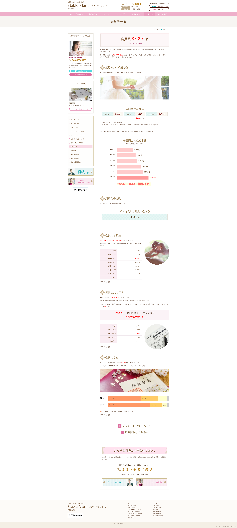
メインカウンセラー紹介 (135, 511)
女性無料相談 (157, 513)
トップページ (132, 503)
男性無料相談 (157, 511)
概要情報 (155, 509)
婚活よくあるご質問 (134, 516)
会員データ (131, 518)
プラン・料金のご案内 (134, 509)
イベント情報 (157, 507)
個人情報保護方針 (158, 516)
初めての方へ (132, 507)
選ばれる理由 (132, 505)
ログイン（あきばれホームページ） (226, 526)
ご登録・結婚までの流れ (135, 513)
